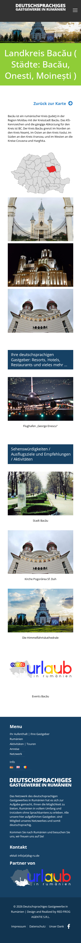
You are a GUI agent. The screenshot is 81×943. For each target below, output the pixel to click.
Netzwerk (16, 754)
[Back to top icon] (72, 934)
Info (12, 762)
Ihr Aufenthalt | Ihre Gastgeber (29, 734)
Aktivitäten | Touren (23, 744)
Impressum (18, 926)
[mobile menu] (75, 10)
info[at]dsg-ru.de (28, 856)
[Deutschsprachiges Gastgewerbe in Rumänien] (40, 7)
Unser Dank (56, 926)
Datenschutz (37, 926)
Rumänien (16, 739)
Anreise (14, 749)
